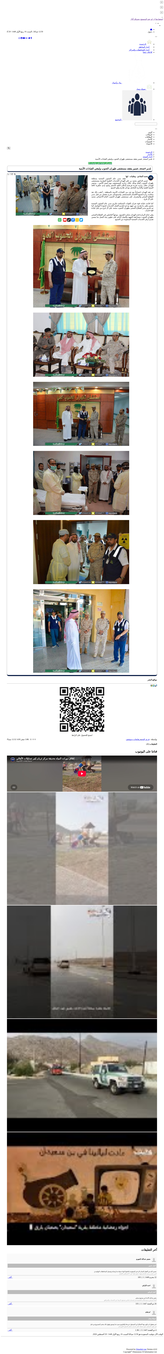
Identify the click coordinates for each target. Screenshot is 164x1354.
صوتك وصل (141, 89)
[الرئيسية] (151, 30)
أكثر (10, 1277)
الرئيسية (142, 44)
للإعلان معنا (147, 52)
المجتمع (118, 120)
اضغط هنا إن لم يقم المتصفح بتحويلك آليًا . (146, 19)
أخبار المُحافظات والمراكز (139, 50)
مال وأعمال (117, 83)
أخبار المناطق (144, 47)
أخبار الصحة (147, 157)
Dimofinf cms (141, 1349)
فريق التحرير (144, 739)
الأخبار (149, 154)
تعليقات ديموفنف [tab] (132, 739)
